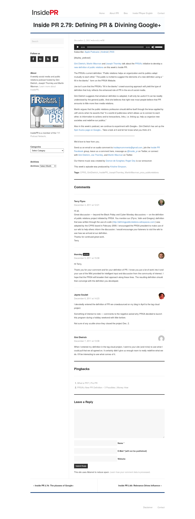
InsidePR (103, 172)
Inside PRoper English (143, 13)
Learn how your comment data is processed (130, 472)
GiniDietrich (92, 172)
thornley (96, 40)
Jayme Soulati (81, 294)
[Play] (77, 47)
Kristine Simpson (118, 166)
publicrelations (152, 172)
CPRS (83, 172)
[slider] (159, 46)
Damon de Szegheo (115, 160)
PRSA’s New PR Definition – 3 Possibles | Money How (102, 387)
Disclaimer (148, 507)
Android (104, 51)
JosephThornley (116, 172)
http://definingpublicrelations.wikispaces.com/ (134, 221)
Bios (126, 13)
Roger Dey (130, 160)
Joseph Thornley (113, 63)
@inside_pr (132, 151)
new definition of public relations (88, 67)
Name (121, 443)
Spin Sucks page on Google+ (87, 129)
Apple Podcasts (92, 51)
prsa (142, 172)
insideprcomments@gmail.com (127, 147)
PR (103, 40)
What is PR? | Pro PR (87, 382)
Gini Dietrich (80, 63)
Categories (35, 146)
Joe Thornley (97, 154)
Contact (161, 13)
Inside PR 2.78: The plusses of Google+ (53, 485)
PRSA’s (139, 63)
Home (102, 13)
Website (121, 458)
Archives (34, 165)
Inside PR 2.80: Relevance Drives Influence (140, 485)
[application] (119, 47)
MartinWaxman (132, 172)
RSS (112, 51)
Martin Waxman (94, 63)
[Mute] (152, 47)
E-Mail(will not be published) (132, 451)
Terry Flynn (79, 201)
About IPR (114, 13)
